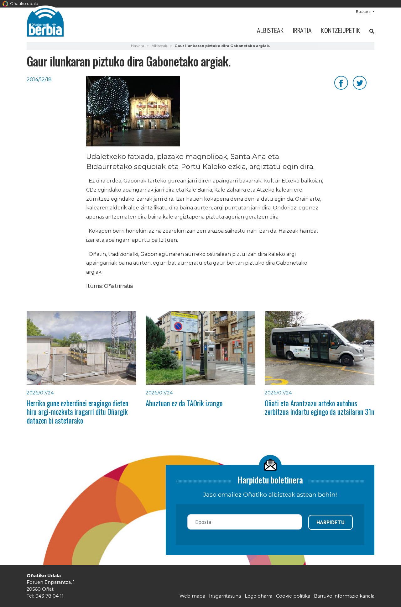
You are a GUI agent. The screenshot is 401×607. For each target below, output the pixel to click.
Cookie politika (293, 596)
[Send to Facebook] (341, 82)
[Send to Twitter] (360, 82)
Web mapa (192, 596)
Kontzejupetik (340, 30)
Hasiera (137, 46)
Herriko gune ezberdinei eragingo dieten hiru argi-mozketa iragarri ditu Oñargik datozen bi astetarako (77, 412)
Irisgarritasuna (225, 596)
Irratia (302, 30)
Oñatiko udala (23, 3)
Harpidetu (330, 522)
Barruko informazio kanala (344, 596)
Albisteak (270, 30)
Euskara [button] (364, 11)
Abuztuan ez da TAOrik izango (184, 403)
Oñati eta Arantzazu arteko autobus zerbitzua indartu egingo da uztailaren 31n (319, 407)
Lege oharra (258, 596)
